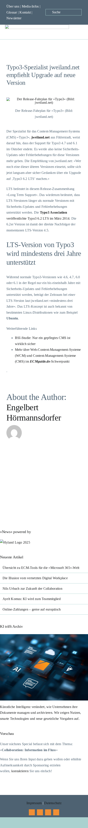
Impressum (34, 803)
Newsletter (13, 18)
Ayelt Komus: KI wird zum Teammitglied (32, 599)
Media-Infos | (31, 6)
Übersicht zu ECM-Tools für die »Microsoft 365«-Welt (41, 568)
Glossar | (12, 12)
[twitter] (40, 812)
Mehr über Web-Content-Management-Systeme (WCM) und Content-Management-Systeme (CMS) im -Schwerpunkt (48, 355)
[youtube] (48, 812)
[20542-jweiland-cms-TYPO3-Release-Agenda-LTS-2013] (44, 99)
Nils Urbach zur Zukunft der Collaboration (32, 588)
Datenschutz (53, 803)
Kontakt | (25, 12)
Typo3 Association (53, 212)
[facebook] (32, 812)
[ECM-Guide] (37, 26)
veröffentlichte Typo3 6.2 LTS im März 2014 (37, 218)
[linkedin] (56, 812)
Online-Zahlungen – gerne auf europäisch (32, 609)
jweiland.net (40, 137)
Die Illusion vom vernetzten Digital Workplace (35, 578)
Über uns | (14, 6)
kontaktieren (20, 771)
